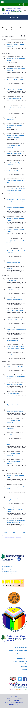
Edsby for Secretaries (12, 340)
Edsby (6, 702)
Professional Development (20, 661)
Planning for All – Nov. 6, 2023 (15, 79)
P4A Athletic (24, 669)
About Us (25, 645)
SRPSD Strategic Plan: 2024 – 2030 (18, 653)
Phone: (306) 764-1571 (14, 700)
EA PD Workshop (11, 280)
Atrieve (12, 702)
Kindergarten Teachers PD (14, 98)
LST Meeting (10, 119)
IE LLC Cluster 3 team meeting (15, 319)
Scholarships (24, 666)
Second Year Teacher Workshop (15, 153)
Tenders (25, 664)
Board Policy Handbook (21, 647)
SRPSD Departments (22, 658)
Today (14, 532)
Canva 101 (9, 268)
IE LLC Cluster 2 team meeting (15, 310)
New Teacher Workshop (13, 171)
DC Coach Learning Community (15, 289)
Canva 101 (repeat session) (14, 434)
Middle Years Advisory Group (14, 384)
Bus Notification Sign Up (8, 574)
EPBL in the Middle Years (13, 262)
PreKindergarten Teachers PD (15, 366)
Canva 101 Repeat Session (13, 354)
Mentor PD (10, 444)
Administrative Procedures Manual (18, 650)
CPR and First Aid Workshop (14, 89)
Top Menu (6, 2)
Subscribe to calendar (13, 537)
